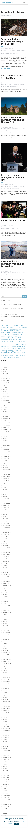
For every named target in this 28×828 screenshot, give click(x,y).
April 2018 (5, 570)
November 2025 (6, 380)
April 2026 (5, 371)
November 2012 (6, 708)
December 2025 (6, 378)
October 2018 (6, 556)
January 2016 (6, 630)
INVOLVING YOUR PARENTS (12, 343)
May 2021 (5, 489)
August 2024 (6, 405)
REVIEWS (10, 351)
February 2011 (6, 748)
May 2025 (5, 389)
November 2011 (6, 730)
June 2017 (5, 592)
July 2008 (5, 808)
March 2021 (5, 494)
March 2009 (5, 793)
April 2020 (5, 516)
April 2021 (5, 492)
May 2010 (5, 766)
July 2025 (5, 387)
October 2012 (6, 710)
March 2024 (5, 416)
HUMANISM (12, 338)
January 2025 (6, 398)
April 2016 (5, 623)
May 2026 (5, 369)
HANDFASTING (21, 336)
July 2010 (5, 762)
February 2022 (6, 469)
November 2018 (6, 554)
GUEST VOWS (14, 336)
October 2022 (6, 454)
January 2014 (6, 679)
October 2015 (6, 634)
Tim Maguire (7, 2)
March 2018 (5, 572)
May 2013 (5, 695)
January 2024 (6, 420)
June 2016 (5, 619)
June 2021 (5, 487)
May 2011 (5, 741)
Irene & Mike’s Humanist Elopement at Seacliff (14, 312)
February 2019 (6, 547)
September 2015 (7, 637)
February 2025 (6, 396)
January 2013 (6, 704)
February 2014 (6, 677)
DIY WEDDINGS (24, 327)
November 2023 (6, 425)
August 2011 (6, 737)
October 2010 (6, 755)
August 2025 (6, 385)
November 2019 (6, 527)
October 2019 (6, 530)
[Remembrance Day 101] (14, 209)
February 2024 (6, 418)
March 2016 (5, 625)
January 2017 (6, 603)
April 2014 (5, 672)
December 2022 (6, 449)
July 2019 (5, 536)
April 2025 (5, 391)
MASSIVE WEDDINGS (5, 344)
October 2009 (6, 779)
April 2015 (5, 648)
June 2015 (5, 643)
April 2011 (5, 744)
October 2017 (6, 583)
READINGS (23, 348)
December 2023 (6, 423)
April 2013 (5, 697)
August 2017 (6, 588)
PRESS (18, 348)
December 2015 (6, 632)
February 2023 (6, 445)
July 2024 (5, 407)
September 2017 (7, 585)
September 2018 (7, 559)
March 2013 (5, 699)
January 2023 (6, 447)
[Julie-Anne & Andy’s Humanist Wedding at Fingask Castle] (14, 106)
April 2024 (5, 414)
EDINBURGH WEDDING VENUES (11, 331)
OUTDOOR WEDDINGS (17, 346)
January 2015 (6, 654)
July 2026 (5, 365)
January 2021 (6, 498)
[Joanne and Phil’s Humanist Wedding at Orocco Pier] (14, 250)
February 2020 (6, 521)
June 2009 (5, 788)
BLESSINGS (10, 324)
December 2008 (6, 799)
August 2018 (6, 561)
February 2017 (6, 601)
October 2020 (6, 505)
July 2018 (5, 563)
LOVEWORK (21, 343)
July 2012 (5, 715)
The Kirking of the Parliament (10, 314)
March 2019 (5, 545)
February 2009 (6, 795)
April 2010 (5, 768)
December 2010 (6, 750)
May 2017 (5, 594)
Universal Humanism (19, 84)
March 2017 (5, 599)
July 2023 (5, 434)
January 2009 (6, 797)
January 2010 (6, 775)
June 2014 (5, 670)
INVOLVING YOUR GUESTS (10, 341)
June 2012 (5, 717)
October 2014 (6, 661)
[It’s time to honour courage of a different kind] (14, 157)
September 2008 (7, 804)
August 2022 (6, 458)
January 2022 (6, 472)
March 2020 (5, 518)
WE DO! (20, 355)
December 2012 (6, 706)
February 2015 (6, 652)
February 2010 (6, 773)
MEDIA (11, 344)
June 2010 (5, 764)
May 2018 (5, 567)
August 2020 (6, 507)
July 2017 (5, 590)
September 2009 (7, 782)
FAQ (21, 333)
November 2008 (6, 802)
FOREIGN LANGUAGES (15, 334)
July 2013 (5, 690)
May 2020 (5, 514)
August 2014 (6, 666)
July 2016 (5, 617)
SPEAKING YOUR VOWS (17, 354)
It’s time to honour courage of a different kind (12, 177)
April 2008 (5, 815)
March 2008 (5, 817)
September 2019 (7, 532)
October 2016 (6, 610)
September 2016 (7, 612)
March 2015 (5, 650)
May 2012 (5, 719)
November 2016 (6, 608)
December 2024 (6, 400)
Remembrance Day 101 (13, 220)
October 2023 (6, 427)
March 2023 (5, 443)
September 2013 (7, 686)
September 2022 (7, 456)
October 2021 (6, 478)
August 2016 (6, 614)
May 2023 (5, 438)
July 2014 (5, 668)
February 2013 (6, 701)
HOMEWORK (4, 338)
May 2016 (5, 621)
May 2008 (5, 813)
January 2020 (6, 523)
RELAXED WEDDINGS (8, 350)
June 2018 (5, 565)
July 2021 (5, 485)
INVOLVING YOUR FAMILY (15, 339)
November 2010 (6, 753)
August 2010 (6, 759)
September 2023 (7, 429)
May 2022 (5, 463)
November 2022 (6, 452)
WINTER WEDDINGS (14, 357)
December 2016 (6, 605)
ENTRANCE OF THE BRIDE (14, 332)
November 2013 (6, 681)
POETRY (14, 348)
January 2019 (6, 550)
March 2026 (5, 373)
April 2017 (5, 596)
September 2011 (7, 735)
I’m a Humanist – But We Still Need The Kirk (13, 316)
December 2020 (6, 501)
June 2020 (5, 512)
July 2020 (5, 510)
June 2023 (5, 436)
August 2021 (6, 483)
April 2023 (5, 440)
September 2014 (7, 663)
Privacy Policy (14, 825)
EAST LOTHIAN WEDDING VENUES (12, 329)
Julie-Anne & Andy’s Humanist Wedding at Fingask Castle (12, 120)
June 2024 (5, 409)
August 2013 (6, 688)
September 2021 (7, 481)
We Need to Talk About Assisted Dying (13, 76)
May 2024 (5, 411)
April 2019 (5, 543)
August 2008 (6, 806)
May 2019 (5, 541)
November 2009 (6, 777)
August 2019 (6, 534)
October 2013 (6, 683)
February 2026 (6, 376)
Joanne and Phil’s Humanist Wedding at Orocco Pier (12, 264)
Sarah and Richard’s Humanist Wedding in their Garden (12, 41)
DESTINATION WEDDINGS (13, 327)
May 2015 (5, 646)
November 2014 (6, 659)
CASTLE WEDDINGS (7, 326)
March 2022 (5, 467)
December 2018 (6, 552)
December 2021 (6, 474)
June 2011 (5, 739)
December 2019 (6, 525)
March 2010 (5, 770)
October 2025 (6, 382)
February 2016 (6, 628)
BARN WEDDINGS (4, 324)
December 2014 (6, 657)
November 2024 (6, 402)
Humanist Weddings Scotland (11, 50)
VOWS (11, 355)
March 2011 (5, 746)
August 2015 (6, 639)
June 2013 (5, 692)
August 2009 (6, 784)
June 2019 (5, 539)
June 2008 (5, 811)
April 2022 (5, 465)
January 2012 (6, 726)
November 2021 (6, 476)
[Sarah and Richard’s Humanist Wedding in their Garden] (14, 27)
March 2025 (5, 394)
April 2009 (5, 791)
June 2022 (5, 460)
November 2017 (6, 581)
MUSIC (7, 346)
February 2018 (6, 574)
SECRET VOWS (19, 352)
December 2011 (6, 728)
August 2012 (6, 712)
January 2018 (6, 576)
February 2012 (6, 724)
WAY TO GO (16, 355)
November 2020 (6, 503)
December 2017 (6, 579)
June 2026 (5, 367)
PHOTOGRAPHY (6, 348)
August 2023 (6, 431)
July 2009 (5, 786)
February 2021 (6, 496)
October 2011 (6, 733)
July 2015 (5, 641)
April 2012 (5, 721)
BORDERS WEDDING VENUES (18, 324)
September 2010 (7, 757)
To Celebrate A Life (7, 84)
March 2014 (5, 675)
